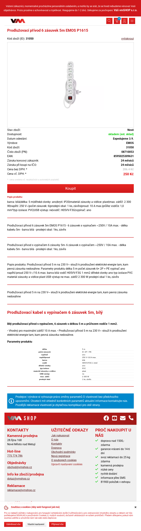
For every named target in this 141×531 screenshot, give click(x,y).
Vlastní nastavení (36, 524)
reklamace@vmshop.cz (21, 490)
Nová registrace (60, 456)
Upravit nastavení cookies (66, 464)
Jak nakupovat (60, 435)
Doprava (56, 447)
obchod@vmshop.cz (19, 467)
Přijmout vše (57, 524)
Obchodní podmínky (63, 452)
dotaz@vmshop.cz (18, 478)
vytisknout (127, 38)
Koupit (70, 188)
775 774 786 (15, 455)
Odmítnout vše (13, 524)
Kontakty (56, 443)
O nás (54, 439)
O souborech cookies (64, 460)
